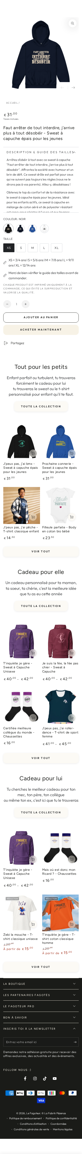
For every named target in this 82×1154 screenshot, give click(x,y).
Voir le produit (33, 453)
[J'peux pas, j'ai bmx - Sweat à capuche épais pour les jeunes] (21, 441)
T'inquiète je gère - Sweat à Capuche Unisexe (17, 667)
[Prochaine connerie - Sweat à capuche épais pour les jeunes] (60, 441)
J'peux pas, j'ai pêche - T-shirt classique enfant (21, 529)
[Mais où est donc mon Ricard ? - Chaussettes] (60, 847)
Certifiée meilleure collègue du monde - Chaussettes (19, 732)
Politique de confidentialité (61, 1118)
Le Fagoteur (33, 1113)
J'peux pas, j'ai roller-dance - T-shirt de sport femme (60, 732)
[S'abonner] (76, 1042)
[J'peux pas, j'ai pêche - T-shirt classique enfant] (21, 505)
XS (10, 249)
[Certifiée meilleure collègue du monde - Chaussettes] (21, 706)
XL (58, 249)
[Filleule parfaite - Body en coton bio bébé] (60, 505)
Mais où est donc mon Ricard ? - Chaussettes (59, 872)
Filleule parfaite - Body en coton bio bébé (59, 529)
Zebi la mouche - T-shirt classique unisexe (20, 937)
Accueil (12, 102)
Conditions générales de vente (31, 1129)
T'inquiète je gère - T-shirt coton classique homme (58, 939)
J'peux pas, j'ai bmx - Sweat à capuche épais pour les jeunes (20, 468)
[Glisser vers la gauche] (62, 87)
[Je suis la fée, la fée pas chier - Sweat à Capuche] (60, 641)
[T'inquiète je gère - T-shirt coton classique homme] (60, 913)
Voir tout (41, 551)
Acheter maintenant (41, 329)
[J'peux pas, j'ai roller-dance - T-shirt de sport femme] (60, 706)
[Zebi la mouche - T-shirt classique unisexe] (21, 913)
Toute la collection (41, 406)
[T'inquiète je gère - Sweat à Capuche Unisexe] (21, 641)
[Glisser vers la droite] (73, 87)
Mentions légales (62, 1129)
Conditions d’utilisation (33, 1123)
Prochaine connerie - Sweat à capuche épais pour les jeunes (59, 468)
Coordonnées (58, 1123)
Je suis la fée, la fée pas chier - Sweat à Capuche (60, 667)
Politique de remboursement (25, 1118)
